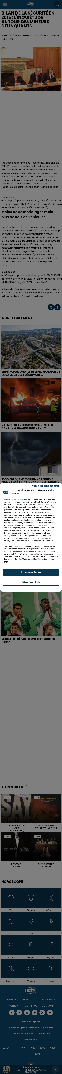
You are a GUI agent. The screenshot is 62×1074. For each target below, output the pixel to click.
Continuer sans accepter (45, 485)
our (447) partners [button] (18, 499)
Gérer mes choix (31, 582)
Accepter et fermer (31, 572)
